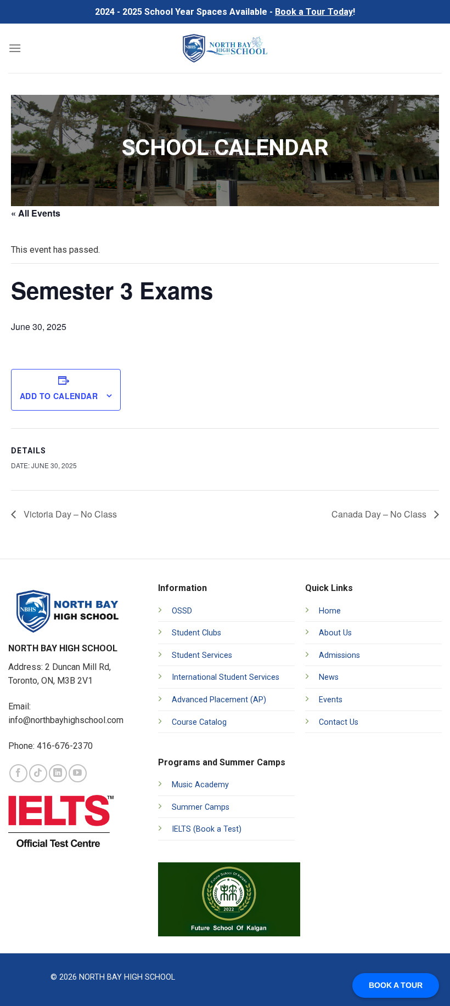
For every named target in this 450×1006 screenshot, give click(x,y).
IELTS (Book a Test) (206, 829)
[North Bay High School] (225, 48)
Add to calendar (59, 395)
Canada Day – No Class (380, 514)
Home (330, 611)
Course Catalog (199, 722)
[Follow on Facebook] (18, 773)
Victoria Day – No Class (69, 514)
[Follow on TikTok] (38, 773)
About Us (335, 633)
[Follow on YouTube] (78, 773)
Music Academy (200, 784)
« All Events (35, 213)
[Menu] (14, 48)
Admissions (339, 655)
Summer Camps (200, 807)
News (329, 677)
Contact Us (338, 722)
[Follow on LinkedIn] (58, 773)
